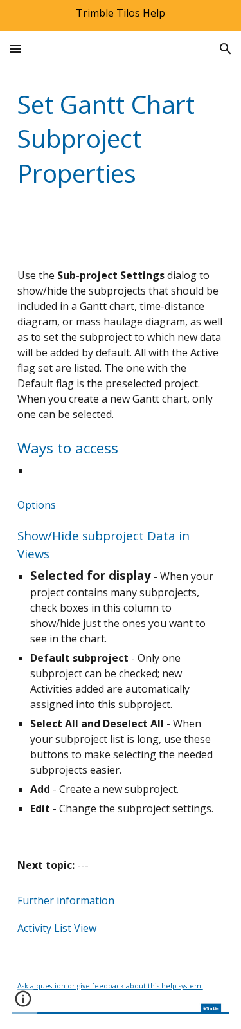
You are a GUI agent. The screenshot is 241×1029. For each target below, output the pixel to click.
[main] (120, 139)
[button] (15, 48)
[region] (120, 15)
